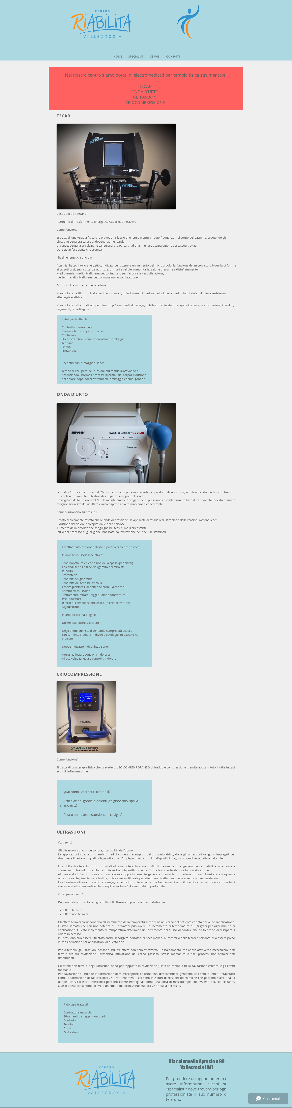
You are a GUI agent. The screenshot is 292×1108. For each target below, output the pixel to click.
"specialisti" (176, 1089)
